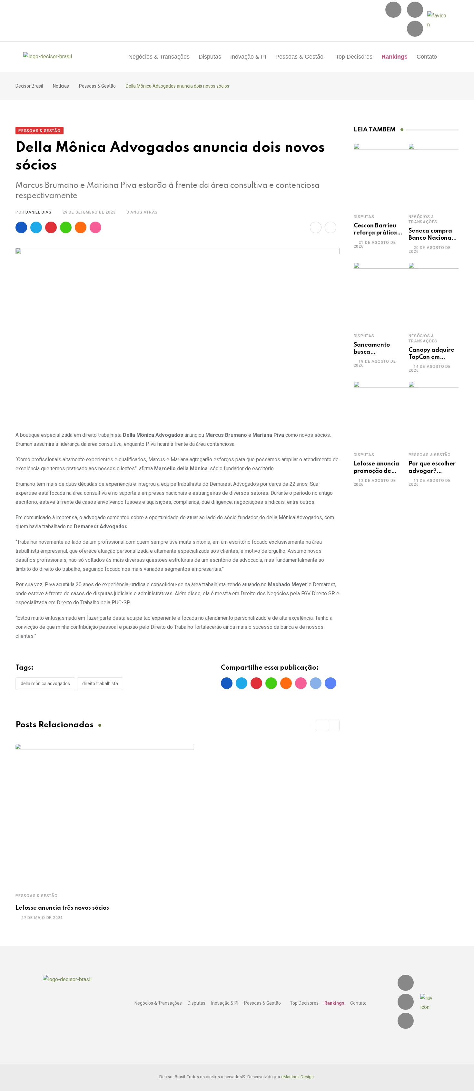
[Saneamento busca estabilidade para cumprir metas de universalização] (386, 295)
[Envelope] (415, 29)
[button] (301, 57)
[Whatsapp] (66, 227)
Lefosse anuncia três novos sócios (62, 908)
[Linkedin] (415, 10)
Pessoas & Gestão (299, 56)
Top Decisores (354, 56)
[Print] (330, 227)
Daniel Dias (38, 212)
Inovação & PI (248, 56)
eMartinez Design (297, 1076)
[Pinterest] (51, 227)
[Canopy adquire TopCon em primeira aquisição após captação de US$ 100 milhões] (441, 295)
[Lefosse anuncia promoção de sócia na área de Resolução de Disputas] (386, 413)
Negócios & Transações (159, 56)
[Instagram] (393, 10)
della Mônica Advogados (45, 683)
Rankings (394, 56)
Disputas (210, 56)
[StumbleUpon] (95, 227)
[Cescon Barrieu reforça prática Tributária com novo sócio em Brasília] (386, 175)
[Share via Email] (315, 227)
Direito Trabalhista (100, 683)
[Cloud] (80, 227)
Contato (427, 56)
